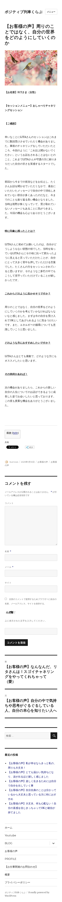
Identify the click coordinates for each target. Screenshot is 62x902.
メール (9, 567)
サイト (8, 582)
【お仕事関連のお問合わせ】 (22, 866)
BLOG (8, 843)
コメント (9, 503)
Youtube (10, 835)
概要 (7, 874)
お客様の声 (43, 462)
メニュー (51, 11)
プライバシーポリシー (17, 882)
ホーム (8, 827)
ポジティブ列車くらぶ (24, 12)
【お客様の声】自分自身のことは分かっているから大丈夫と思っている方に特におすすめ (32, 794)
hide (15, 433)
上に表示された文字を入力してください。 (26, 620)
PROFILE (10, 858)
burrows (14, 462)
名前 (8, 551)
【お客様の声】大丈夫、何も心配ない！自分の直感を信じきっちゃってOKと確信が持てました (32, 808)
